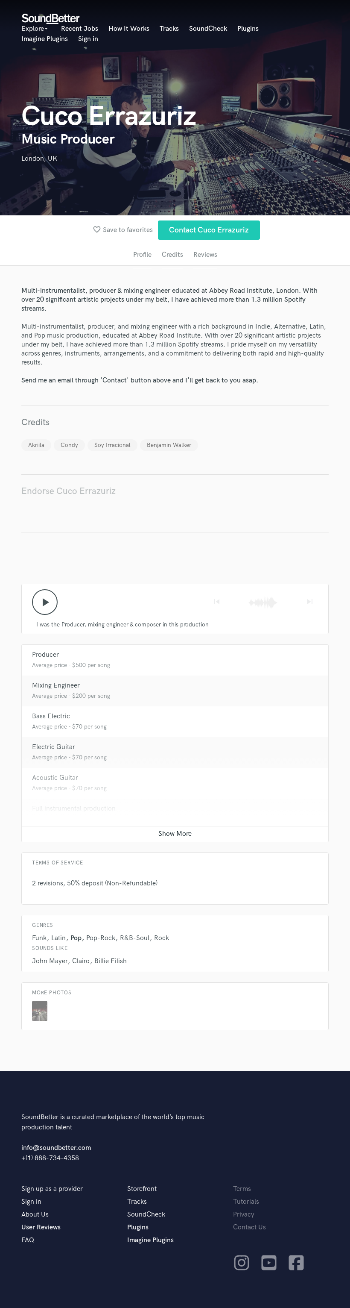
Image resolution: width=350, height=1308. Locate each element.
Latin (58, 938)
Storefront (142, 1189)
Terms (242, 1189)
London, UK (39, 159)
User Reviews (41, 1227)
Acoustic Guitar (55, 778)
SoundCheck (208, 29)
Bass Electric (51, 716)
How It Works (128, 29)
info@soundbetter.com (56, 1148)
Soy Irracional (112, 445)
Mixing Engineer (56, 686)
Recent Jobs (79, 29)
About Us (35, 1215)
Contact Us (249, 1227)
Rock (161, 938)
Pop (76, 938)
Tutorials (246, 1202)
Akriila (36, 445)
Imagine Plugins (44, 39)
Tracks (169, 29)
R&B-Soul (134, 938)
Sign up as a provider (52, 1189)
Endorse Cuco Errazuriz (68, 491)
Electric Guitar (53, 747)
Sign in (88, 39)
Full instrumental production (74, 809)
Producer (45, 655)
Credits (172, 255)
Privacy (243, 1215)
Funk (39, 938)
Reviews (205, 255)
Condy (69, 445)
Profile (142, 255)
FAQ (27, 1240)
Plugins (248, 29)
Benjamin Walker (169, 445)
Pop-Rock (100, 938)
